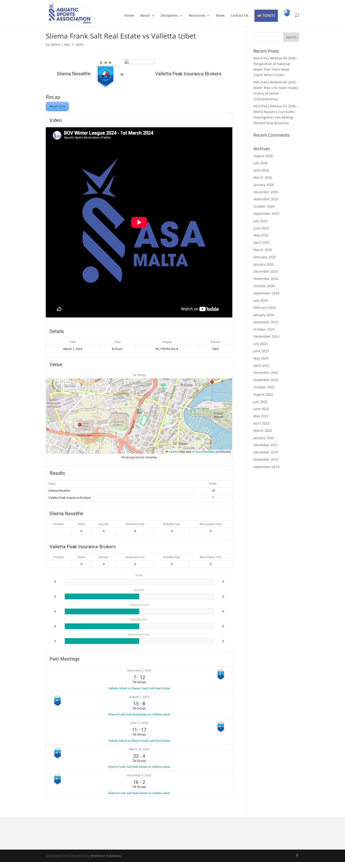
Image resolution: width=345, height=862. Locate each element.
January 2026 (263, 184)
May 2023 (260, 358)
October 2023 (264, 329)
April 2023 (261, 365)
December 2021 (265, 445)
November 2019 (265, 459)
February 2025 (264, 257)
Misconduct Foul (210, 524)
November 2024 (265, 278)
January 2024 (263, 315)
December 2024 (265, 271)
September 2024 (266, 293)
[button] (139, 411)
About (145, 16)
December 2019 (265, 452)
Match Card (57, 106)
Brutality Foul (171, 524)
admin (55, 44)
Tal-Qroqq (139, 375)
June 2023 (261, 351)
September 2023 (266, 336)
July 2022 (260, 401)
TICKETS (268, 15)
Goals (81, 524)
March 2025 (262, 249)
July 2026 (260, 163)
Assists (103, 524)
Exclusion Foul (135, 524)
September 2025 (266, 213)
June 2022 (261, 408)
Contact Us (239, 16)
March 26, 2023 (139, 749)
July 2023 (260, 343)
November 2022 (265, 380)
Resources (197, 16)
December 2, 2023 (139, 670)
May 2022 (260, 416)
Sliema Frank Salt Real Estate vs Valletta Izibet (139, 714)
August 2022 (263, 394)
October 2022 (264, 387)
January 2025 (263, 264)
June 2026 (261, 170)
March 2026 (262, 177)
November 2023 (265, 322)
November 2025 (265, 199)
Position (58, 524)
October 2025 (264, 206)
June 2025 (261, 228)
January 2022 (263, 438)
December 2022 (265, 372)
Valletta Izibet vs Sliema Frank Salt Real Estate (139, 688)
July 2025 (260, 221)
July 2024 (260, 300)
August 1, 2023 (139, 697)
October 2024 (264, 286)
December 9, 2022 (139, 775)
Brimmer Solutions (106, 856)
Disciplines (169, 16)
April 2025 (261, 242)
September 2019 (266, 466)
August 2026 (263, 156)
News (220, 16)
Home (129, 16)
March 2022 (262, 430)
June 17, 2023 (139, 723)
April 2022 (261, 423)
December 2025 (265, 192)
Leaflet (172, 451)
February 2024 (264, 307)
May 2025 (260, 235)
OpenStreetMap (205, 451)
